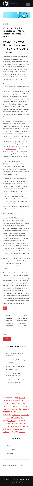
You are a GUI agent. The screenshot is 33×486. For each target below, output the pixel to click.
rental (5, 426)
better (19, 403)
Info (5, 308)
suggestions (11, 429)
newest (19, 423)
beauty (7, 403)
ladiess (11, 420)
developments (12, 409)
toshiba (15, 431)
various (23, 432)
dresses (6, 411)
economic (19, 412)
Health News (12, 149)
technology (7, 432)
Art (14, 400)
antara (22, 397)
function (17, 415)
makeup (22, 421)
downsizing (23, 409)
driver (13, 411)
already (15, 398)
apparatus (8, 400)
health (26, 415)
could (5, 409)
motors (12, 423)
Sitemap (8, 445)
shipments (25, 426)
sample (11, 426)
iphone (5, 421)
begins (14, 403)
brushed (24, 403)
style (5, 429)
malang (6, 423)
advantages (7, 398)
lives (17, 421)
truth (20, 432)
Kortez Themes (20, 482)
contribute (24, 406)
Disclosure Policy (11, 449)
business (7, 406)
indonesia (6, 418)
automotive (22, 400)
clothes (15, 406)
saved (17, 426)
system (19, 429)
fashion (7, 414)
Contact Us (9, 453)
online (24, 423)
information (18, 417)
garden (22, 415)
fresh (13, 415)
